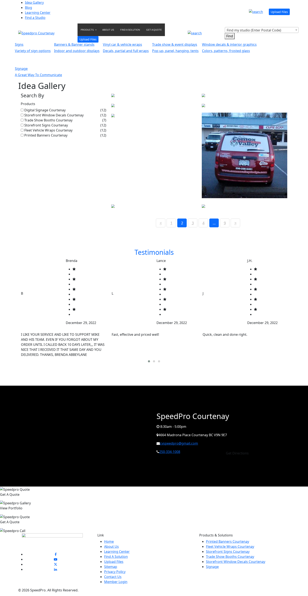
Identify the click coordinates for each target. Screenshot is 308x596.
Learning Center (37, 12)
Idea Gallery (34, 2)
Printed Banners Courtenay (45, 135)
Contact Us (113, 576)
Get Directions (237, 453)
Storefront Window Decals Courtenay (54, 115)
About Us (111, 546)
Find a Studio (35, 17)
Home (109, 541)
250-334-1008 (169, 451)
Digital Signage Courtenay (45, 110)
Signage (212, 566)
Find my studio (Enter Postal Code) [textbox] (254, 30)
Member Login (115, 581)
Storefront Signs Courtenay (46, 125)
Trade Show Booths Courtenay (48, 120)
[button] (148, 361)
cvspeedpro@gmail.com (179, 443)
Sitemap (110, 566)
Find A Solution (116, 556)
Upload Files (279, 12)
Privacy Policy (115, 571)
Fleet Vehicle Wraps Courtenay (48, 130)
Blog (28, 7)
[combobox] (262, 30)
